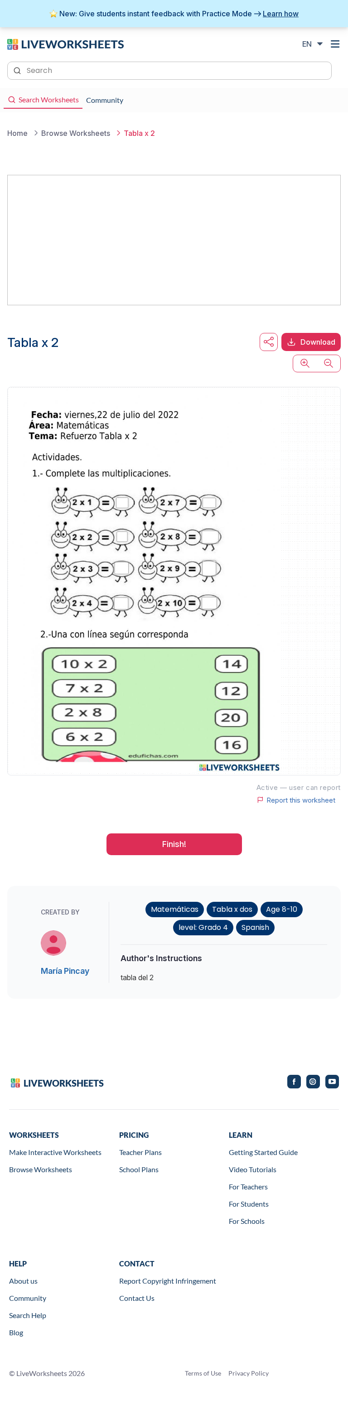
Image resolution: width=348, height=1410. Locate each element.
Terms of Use (203, 1373)
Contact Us (137, 1298)
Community (27, 1298)
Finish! (174, 844)
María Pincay (65, 971)
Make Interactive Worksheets (55, 1152)
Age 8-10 (281, 909)
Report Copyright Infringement (167, 1280)
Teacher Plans (140, 1152)
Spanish (255, 927)
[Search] (18, 69)
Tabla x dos (232, 909)
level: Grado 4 (203, 927)
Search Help (27, 1315)
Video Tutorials (252, 1169)
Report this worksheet (300, 800)
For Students (249, 1203)
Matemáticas (174, 909)
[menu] (335, 43)
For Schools (247, 1221)
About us (23, 1280)
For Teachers (248, 1186)
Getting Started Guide (263, 1152)
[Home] (65, 43)
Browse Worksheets (40, 1169)
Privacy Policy (248, 1373)
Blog (16, 1332)
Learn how (281, 13)
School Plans (139, 1169)
